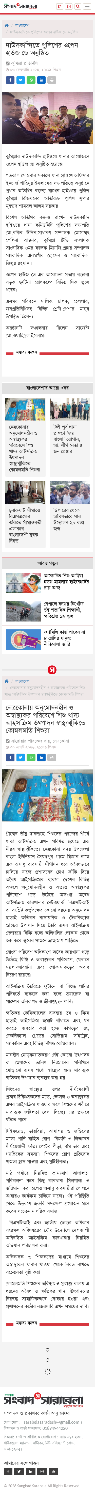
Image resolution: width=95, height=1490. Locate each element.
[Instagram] (42, 1471)
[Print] (51, 80)
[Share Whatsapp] (31, 80)
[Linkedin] (30, 1471)
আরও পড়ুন (47, 563)
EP (60, 6)
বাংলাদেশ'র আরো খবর (47, 388)
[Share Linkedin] (41, 80)
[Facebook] (8, 1471)
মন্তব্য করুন (26, 352)
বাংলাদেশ (22, 25)
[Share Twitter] (20, 80)
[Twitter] (19, 1471)
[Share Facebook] (10, 80)
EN (69, 6)
